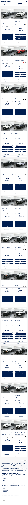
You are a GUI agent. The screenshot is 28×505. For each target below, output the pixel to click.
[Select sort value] (26, 7)
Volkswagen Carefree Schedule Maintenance (12, 495)
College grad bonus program (5, 490)
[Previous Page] (21, 460)
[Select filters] (25, 6)
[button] (13, 14)
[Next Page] (22, 460)
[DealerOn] (3, 500)
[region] (7, 33)
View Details (20, 34)
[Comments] (12, 26)
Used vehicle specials (5, 488)
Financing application (5, 487)
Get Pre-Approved (7, 39)
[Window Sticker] (12, 363)
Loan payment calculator (5, 489)
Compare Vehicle (4, 44)
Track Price (21, 30)
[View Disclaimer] (7, 26)
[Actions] (12, 21)
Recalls (3, 501)
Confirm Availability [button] (20, 36)
